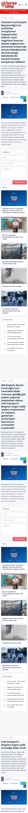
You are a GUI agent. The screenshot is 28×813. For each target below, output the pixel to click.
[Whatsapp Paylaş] (24, 97)
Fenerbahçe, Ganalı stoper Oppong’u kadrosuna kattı (14, 11)
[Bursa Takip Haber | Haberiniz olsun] (9, 4)
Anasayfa (4, 18)
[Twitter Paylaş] (21, 97)
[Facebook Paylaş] (24, 100)
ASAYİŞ (11, 18)
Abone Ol (5, 97)
